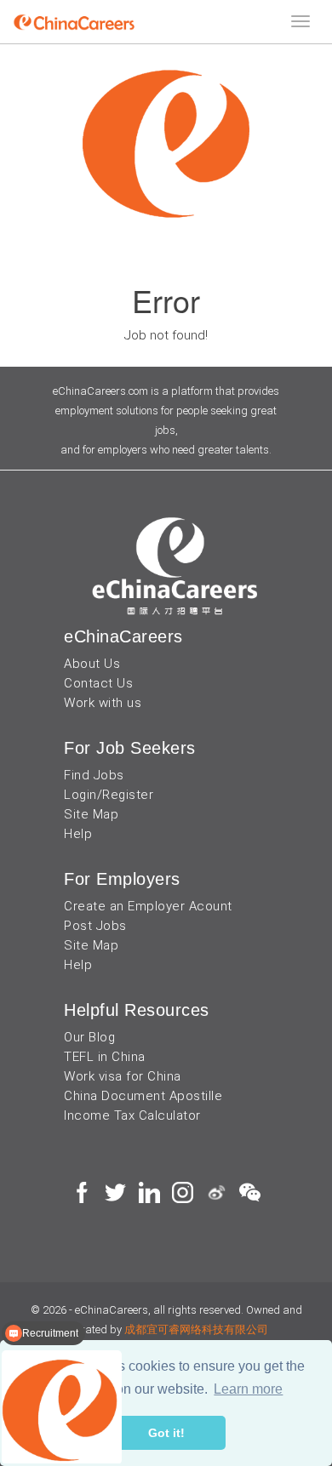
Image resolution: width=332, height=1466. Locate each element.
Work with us (102, 702)
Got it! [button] (166, 1433)
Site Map (91, 814)
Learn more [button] (248, 1389)
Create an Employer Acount (148, 906)
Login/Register (108, 794)
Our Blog (89, 1037)
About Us (92, 663)
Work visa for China (122, 1076)
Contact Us (98, 683)
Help (78, 833)
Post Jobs (95, 925)
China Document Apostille (143, 1096)
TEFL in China (105, 1056)
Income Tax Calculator (132, 1115)
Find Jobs (94, 775)
